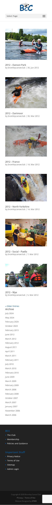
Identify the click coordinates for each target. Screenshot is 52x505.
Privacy (20, 498)
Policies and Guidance (17, 443)
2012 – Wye (11, 292)
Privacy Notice (13, 456)
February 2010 (12, 372)
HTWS (34, 501)
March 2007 (10, 402)
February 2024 (12, 321)
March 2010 (10, 368)
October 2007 (11, 398)
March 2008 (10, 389)
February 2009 (12, 385)
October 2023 (11, 326)
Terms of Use (13, 460)
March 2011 (10, 355)
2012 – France (12, 161)
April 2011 (10, 351)
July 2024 (9, 313)
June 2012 (9, 334)
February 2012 (12, 343)
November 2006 (12, 410)
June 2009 (9, 377)
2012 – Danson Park (15, 64)
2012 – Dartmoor (14, 113)
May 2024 (9, 317)
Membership (13, 439)
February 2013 (12, 330)
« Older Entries (12, 306)
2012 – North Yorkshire (17, 206)
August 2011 (11, 347)
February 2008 (12, 393)
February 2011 (12, 360)
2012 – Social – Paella (16, 251)
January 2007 (11, 406)
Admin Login (13, 469)
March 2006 (10, 415)
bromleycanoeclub (16, 67)
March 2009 (10, 381)
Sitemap (11, 464)
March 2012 (10, 338)
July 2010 (9, 364)
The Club (11, 435)
